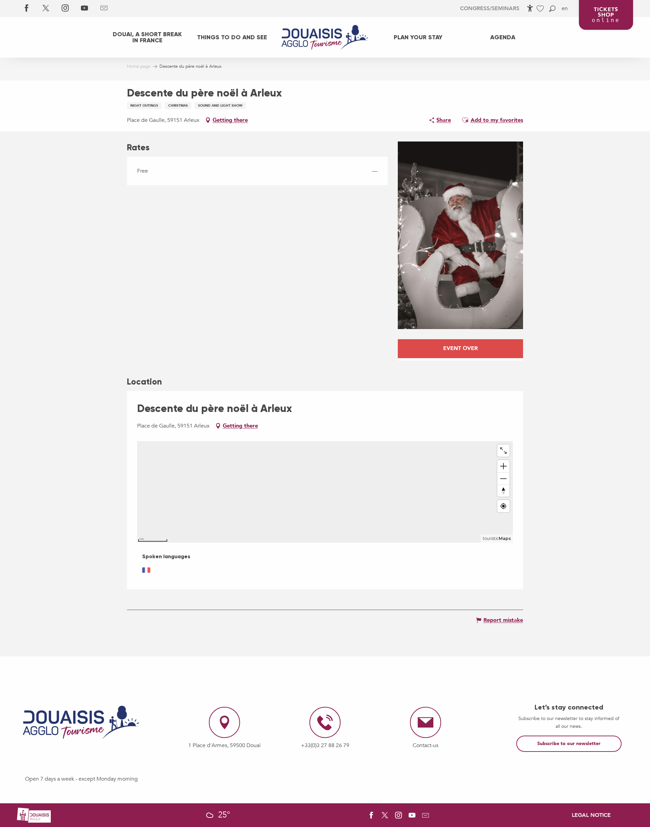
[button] (552, 9)
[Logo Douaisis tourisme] (81, 722)
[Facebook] (26, 8)
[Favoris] (541, 8)
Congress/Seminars (489, 8)
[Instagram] (65, 8)
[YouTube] (84, 8)
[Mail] (103, 8)
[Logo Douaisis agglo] (34, 815)
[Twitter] (46, 8)
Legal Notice (591, 815)
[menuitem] (147, 37)
